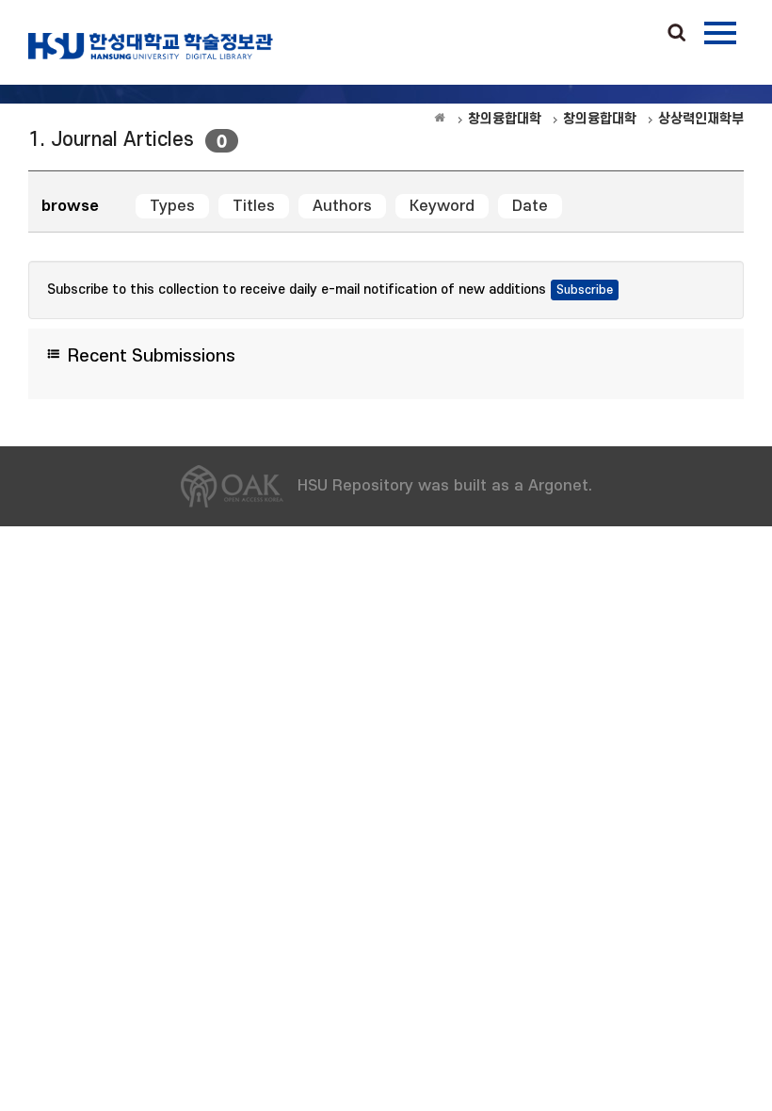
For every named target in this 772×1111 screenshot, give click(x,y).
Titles (254, 206)
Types (172, 206)
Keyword (442, 206)
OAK (150, 46)
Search (677, 34)
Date (530, 206)
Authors (342, 206)
